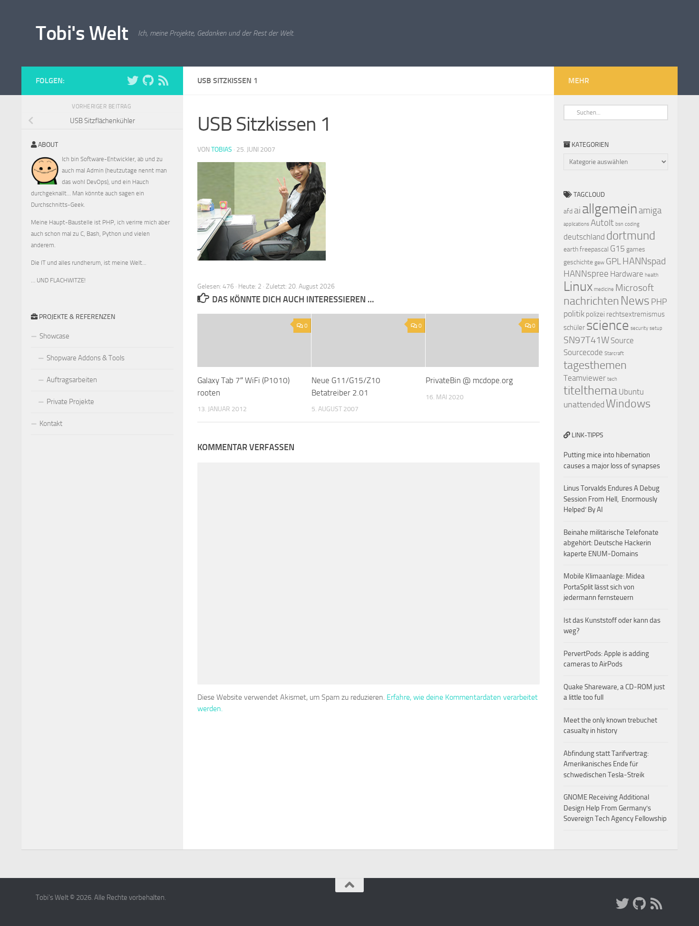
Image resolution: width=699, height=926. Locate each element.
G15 (617, 248)
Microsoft (634, 287)
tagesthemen (595, 365)
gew (599, 262)
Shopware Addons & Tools (86, 358)
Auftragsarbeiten (72, 380)
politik (573, 314)
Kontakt (50, 423)
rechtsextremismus (635, 314)
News (635, 301)
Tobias (221, 149)
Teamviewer (584, 378)
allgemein (609, 209)
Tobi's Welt (82, 33)
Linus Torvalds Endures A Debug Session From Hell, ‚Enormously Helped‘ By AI (611, 499)
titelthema (590, 390)
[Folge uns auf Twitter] (132, 80)
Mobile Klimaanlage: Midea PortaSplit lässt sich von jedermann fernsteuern (604, 587)
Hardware (626, 274)
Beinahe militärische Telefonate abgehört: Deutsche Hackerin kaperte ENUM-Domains (611, 543)
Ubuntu (631, 391)
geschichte (578, 262)
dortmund (630, 235)
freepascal (594, 249)
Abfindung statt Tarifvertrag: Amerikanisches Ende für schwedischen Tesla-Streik (606, 764)
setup (656, 328)
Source (622, 340)
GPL (613, 261)
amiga (650, 210)
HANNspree (586, 273)
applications (576, 224)
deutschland (584, 236)
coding (632, 224)
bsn (619, 224)
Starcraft (614, 353)
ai (577, 210)
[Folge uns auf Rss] (163, 80)
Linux (577, 286)
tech (612, 379)
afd (568, 211)
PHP (659, 302)
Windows (628, 403)
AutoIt (602, 222)
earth (570, 249)
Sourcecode (583, 352)
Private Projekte (70, 401)
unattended (583, 404)
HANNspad (644, 261)
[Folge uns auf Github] (148, 80)
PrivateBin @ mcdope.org (469, 380)
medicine (604, 289)
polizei (595, 314)
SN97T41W (586, 340)
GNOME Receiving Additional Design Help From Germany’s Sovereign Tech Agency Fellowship (615, 808)
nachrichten (591, 301)
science (607, 325)
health (652, 275)
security (639, 328)
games (635, 249)
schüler (574, 327)
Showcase (54, 336)
